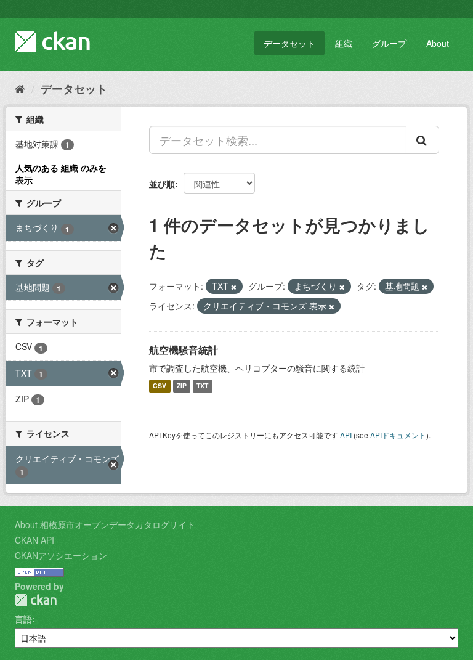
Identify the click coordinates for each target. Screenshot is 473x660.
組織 (343, 43)
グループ (389, 43)
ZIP (182, 386)
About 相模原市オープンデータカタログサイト (105, 524)
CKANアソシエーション (61, 555)
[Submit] (422, 140)
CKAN (36, 599)
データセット (289, 43)
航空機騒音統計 (183, 350)
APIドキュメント (398, 435)
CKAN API (34, 540)
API (346, 435)
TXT (202, 386)
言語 (23, 619)
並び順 (162, 183)
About (437, 43)
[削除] (233, 286)
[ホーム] (20, 88)
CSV (159, 386)
